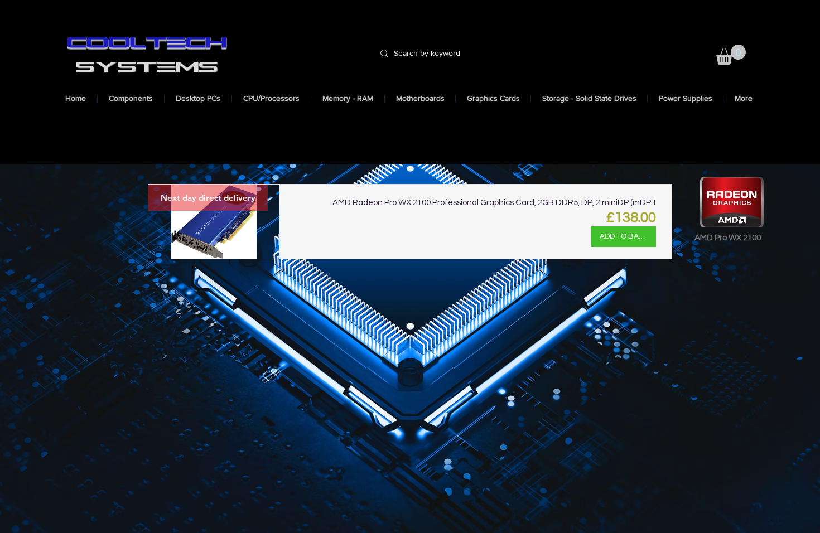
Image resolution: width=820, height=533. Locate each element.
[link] (731, 55)
